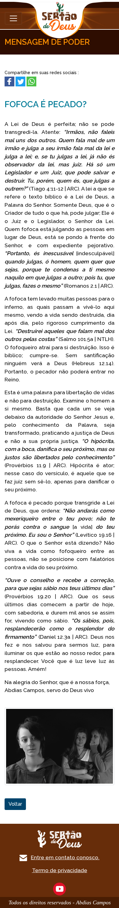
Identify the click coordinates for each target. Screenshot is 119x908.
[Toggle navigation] (13, 18)
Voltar (15, 804)
